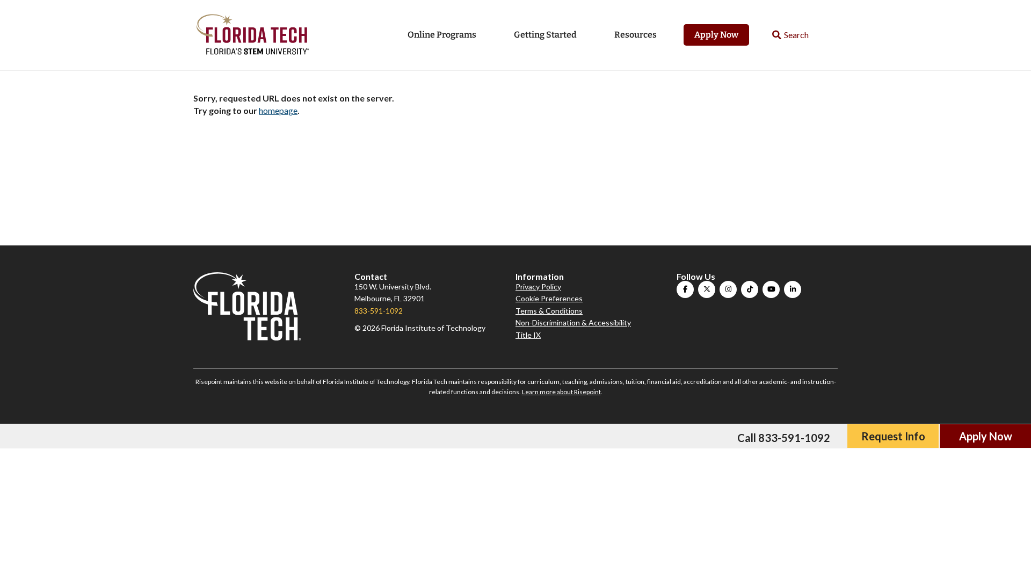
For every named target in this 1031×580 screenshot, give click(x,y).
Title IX (528, 334)
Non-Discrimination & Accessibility (573, 322)
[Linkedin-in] (792, 289)
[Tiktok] (749, 289)
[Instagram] (728, 289)
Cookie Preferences (549, 298)
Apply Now (716, 35)
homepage (278, 110)
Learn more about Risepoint (561, 392)
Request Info (893, 436)
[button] (791, 35)
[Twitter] (706, 289)
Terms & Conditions (549, 310)
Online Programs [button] (442, 35)
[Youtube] (771, 289)
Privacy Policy (538, 286)
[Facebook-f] (685, 289)
